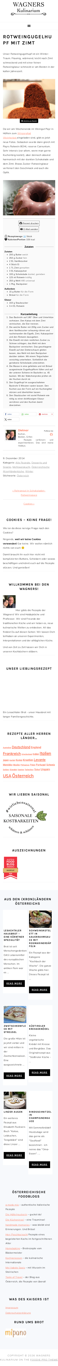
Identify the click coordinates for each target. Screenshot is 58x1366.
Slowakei (13, 770)
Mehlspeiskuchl (21, 466)
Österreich (23, 475)
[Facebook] (51, 434)
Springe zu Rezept (30, 121)
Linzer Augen (13, 1111)
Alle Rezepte (22, 462)
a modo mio (12, 1204)
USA (7, 775)
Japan (6, 760)
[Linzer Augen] (15, 1108)
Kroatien (28, 759)
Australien (7, 748)
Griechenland (27, 754)
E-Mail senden (30, 229)
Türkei (37, 769)
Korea (19, 760)
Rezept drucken (30, 223)
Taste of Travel (14, 1277)
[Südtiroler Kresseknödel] (40, 1022)
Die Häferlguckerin (16, 1214)
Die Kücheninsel (15, 1219)
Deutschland (21, 747)
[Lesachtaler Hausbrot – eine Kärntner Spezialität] (15, 926)
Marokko (8, 764)
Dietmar (23, 430)
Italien (45, 753)
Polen (32, 765)
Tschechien (29, 770)
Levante (40, 760)
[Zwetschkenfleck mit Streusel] (15, 1022)
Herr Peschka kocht (17, 1234)
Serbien (6, 770)
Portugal (41, 764)
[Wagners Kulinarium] (29, 18)
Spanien (21, 770)
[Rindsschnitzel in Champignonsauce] (40, 1108)
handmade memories (18, 1224)
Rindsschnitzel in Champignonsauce (40, 1116)
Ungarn (45, 769)
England (36, 747)
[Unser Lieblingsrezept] (25, 707)
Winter (29, 471)
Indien (36, 754)
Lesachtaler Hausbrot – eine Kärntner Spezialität (14, 935)
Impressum (12, 1307)
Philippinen (25, 765)
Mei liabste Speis (15, 1267)
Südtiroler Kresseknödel (39, 1027)
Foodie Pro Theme (44, 1359)
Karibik (12, 760)
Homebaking (13, 1248)
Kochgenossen (14, 1257)
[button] (11, 414)
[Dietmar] (11, 442)
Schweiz (50, 764)
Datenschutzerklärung (18, 1312)
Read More (14, 983)
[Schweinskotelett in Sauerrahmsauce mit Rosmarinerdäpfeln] (40, 926)
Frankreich (12, 753)
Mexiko (16, 765)
